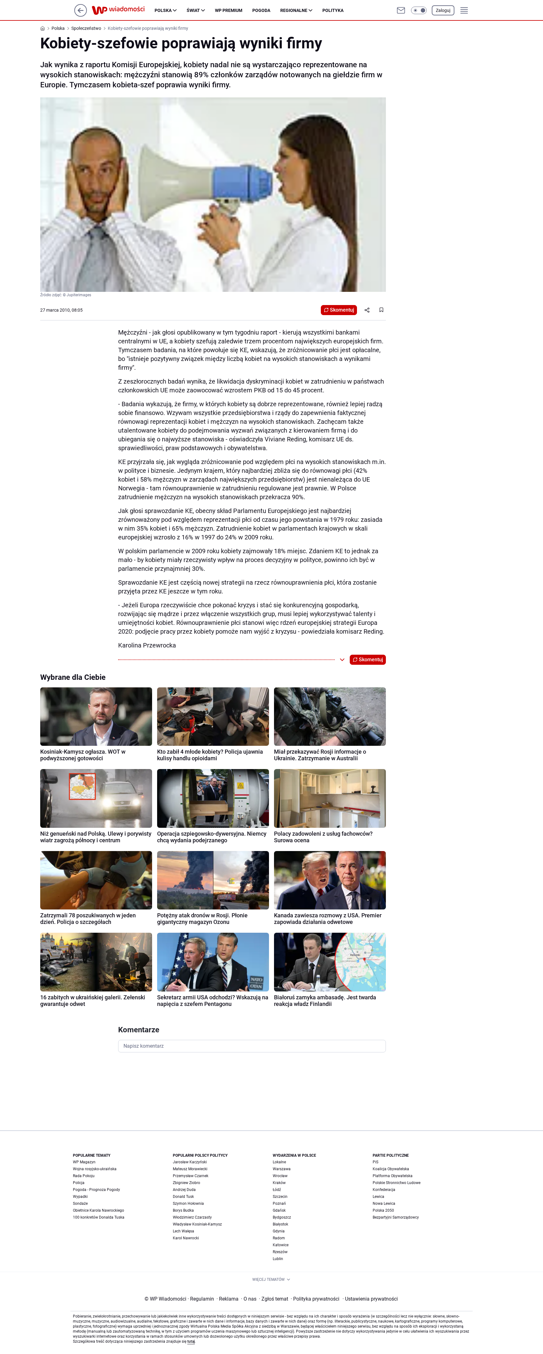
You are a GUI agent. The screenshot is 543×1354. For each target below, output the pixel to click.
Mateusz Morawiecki (190, 1169)
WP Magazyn (84, 1162)
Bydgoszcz (282, 1217)
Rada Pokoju (84, 1176)
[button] (419, 10)
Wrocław (280, 1176)
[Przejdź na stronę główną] (80, 15)
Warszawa (282, 1169)
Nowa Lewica (384, 1203)
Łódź (277, 1189)
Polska (163, 10)
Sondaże (80, 1203)
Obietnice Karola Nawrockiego (98, 1210)
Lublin (278, 1259)
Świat (193, 10)
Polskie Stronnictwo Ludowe (396, 1183)
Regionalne (293, 10)
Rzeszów (280, 1252)
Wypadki (80, 1196)
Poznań (279, 1203)
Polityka (332, 10)
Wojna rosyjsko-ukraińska (95, 1169)
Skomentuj (342, 310)
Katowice (280, 1245)
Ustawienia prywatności (370, 1299)
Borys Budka (183, 1210)
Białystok (280, 1224)
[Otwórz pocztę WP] (401, 10)
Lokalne (279, 1162)
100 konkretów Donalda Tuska (98, 1217)
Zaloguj (443, 10)
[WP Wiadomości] (123, 10)
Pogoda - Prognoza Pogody (96, 1189)
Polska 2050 (383, 1210)
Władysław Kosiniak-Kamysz (197, 1224)
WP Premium (228, 10)
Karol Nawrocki (186, 1238)
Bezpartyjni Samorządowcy (396, 1217)
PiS (375, 1162)
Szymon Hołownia (188, 1203)
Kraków (279, 1183)
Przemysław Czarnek (190, 1176)
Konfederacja (384, 1189)
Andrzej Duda (184, 1189)
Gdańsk (279, 1210)
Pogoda (261, 10)
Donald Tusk (183, 1196)
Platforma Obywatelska (393, 1176)
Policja (79, 1183)
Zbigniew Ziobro (186, 1183)
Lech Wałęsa (183, 1231)
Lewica (378, 1196)
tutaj (191, 1341)
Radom (279, 1238)
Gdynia (279, 1231)
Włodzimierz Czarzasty (192, 1217)
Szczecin (280, 1196)
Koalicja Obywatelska (391, 1169)
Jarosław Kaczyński (190, 1162)
